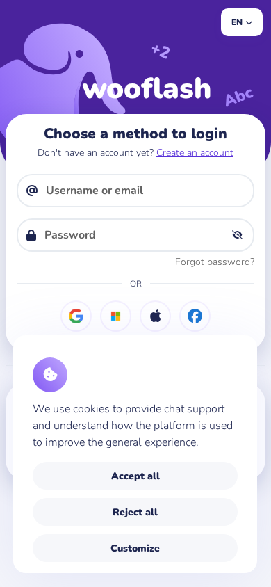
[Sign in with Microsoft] (115, 316)
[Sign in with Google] (76, 316)
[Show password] (237, 235)
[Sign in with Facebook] (195, 316)
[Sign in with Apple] (155, 316)
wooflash (146, 88)
